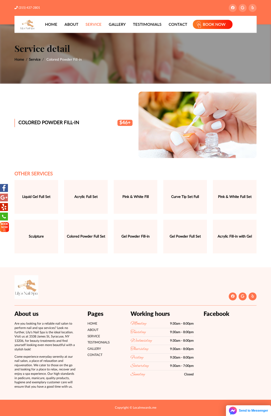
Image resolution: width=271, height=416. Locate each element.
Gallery (117, 24)
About (71, 24)
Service (94, 24)
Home (51, 24)
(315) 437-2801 (29, 7)
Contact (178, 24)
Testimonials (147, 24)
